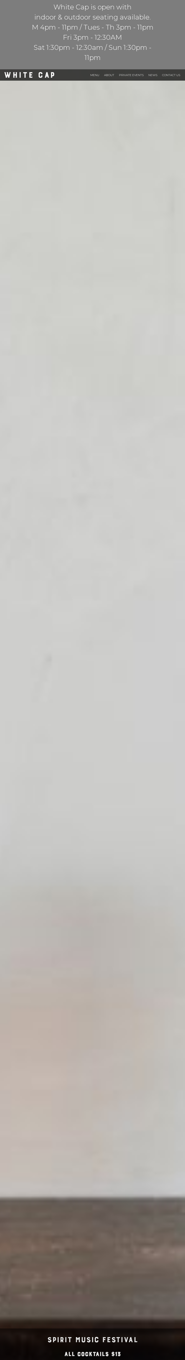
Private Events (131, 75)
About (109, 75)
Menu (94, 75)
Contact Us (171, 75)
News (152, 75)
